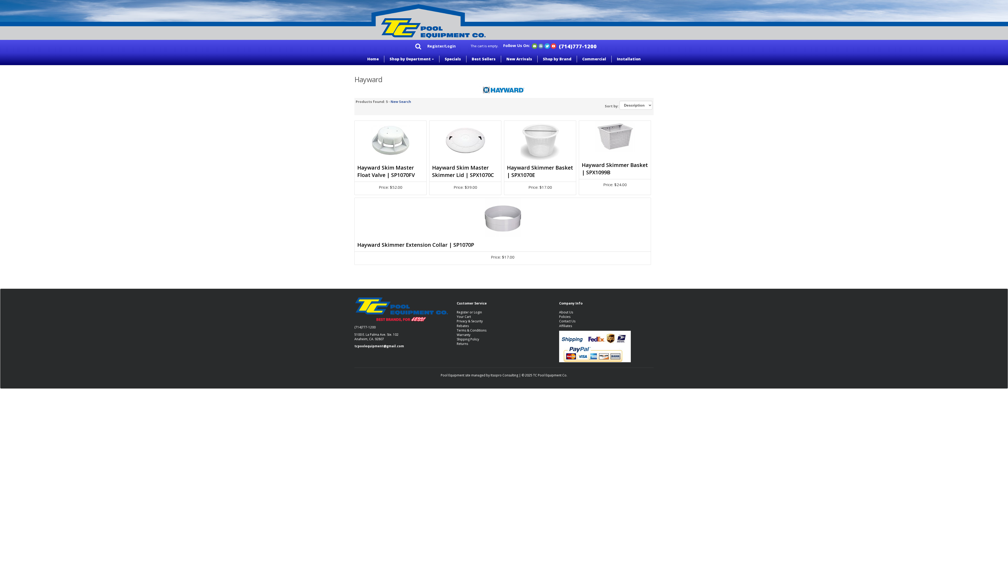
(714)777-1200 (578, 46)
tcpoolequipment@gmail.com (379, 346)
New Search (401, 101)
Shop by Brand (557, 58)
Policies (564, 316)
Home (373, 58)
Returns (462, 344)
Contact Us (567, 321)
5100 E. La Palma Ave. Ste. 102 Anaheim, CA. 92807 (376, 336)
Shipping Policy (468, 339)
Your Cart (464, 316)
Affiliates (565, 326)
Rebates (463, 326)
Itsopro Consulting (504, 375)
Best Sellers (484, 58)
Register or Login (469, 312)
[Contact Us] (534, 46)
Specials (453, 58)
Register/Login (441, 46)
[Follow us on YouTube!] (553, 46)
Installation (629, 58)
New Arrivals (519, 58)
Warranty (463, 335)
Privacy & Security (470, 321)
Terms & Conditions (471, 330)
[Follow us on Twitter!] (547, 46)
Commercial (594, 58)
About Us (566, 312)
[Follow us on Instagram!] (541, 46)
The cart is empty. (484, 46)
